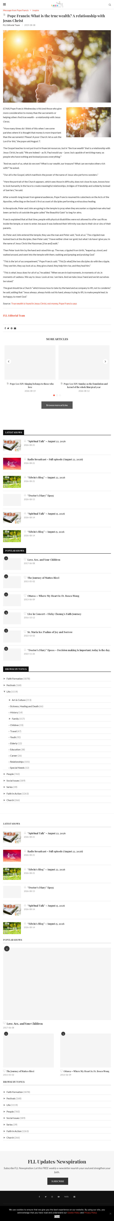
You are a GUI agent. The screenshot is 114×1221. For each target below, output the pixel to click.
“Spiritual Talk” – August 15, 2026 (45, 513)
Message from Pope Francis (16, 10)
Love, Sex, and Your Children (43, 559)
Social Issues (13, 780)
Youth (13, 737)
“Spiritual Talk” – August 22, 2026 (46, 441)
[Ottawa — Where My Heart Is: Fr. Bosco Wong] (12, 600)
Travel (13, 731)
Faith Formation (15, 678)
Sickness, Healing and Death (24, 706)
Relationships (17, 761)
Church (10, 800)
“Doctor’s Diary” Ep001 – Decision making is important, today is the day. (68, 650)
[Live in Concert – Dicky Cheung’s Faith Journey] (12, 618)
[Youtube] (59, 1196)
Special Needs (17, 767)
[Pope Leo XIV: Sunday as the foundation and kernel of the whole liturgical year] (83, 362)
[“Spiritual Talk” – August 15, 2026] (12, 518)
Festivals (11, 685)
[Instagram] (52, 1196)
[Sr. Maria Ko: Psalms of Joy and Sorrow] (12, 636)
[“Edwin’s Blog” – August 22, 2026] (12, 482)
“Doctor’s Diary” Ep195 (40, 495)
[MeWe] (66, 1197)
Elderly (13, 743)
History (14, 712)
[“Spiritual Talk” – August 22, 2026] (12, 446)
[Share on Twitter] (8, 328)
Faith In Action (14, 793)
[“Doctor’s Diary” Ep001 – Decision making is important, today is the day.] (12, 655)
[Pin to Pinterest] (11, 328)
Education (15, 749)
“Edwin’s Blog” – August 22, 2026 (45, 477)
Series (10, 786)
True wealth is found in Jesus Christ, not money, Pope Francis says (44, 303)
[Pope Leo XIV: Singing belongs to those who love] (30, 362)
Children (14, 725)
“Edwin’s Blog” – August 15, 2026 (45, 531)
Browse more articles (57, 405)
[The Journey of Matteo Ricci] (12, 582)
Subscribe (58, 1181)
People (10, 773)
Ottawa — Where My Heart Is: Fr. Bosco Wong (52, 595)
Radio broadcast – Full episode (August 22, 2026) (54, 459)
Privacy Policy (90, 1212)
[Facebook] (39, 1196)
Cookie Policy (73, 1212)
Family (15, 718)
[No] (110, 1213)
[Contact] (74, 1196)
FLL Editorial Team (11, 25)
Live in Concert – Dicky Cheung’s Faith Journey (53, 614)
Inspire (35, 10)
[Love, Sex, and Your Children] (12, 564)
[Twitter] (45, 1196)
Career (13, 755)
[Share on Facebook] (5, 328)
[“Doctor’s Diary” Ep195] (12, 500)
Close (57, 1216)
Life (8, 691)
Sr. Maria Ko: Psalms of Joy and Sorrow (49, 632)
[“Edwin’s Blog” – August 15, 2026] (12, 536)
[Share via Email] (15, 328)
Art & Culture (18, 699)
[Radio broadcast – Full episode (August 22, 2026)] (12, 464)
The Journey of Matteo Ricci (42, 577)
